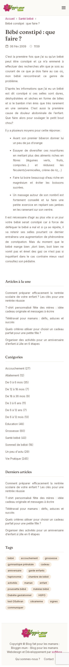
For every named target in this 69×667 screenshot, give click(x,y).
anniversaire (14, 570)
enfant (43, 582)
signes (54, 601)
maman (28, 582)
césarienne (36, 601)
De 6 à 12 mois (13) (17, 417)
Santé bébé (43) (15, 437)
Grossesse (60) (15, 430)
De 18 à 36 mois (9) (17, 396)
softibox (57, 652)
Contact (49, 659)
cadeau (45, 564)
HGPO (42, 595)
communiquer (15, 607)
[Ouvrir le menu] (63, 7)
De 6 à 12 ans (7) (16, 410)
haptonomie (14, 576)
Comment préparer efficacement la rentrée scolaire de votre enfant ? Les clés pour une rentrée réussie (34, 296)
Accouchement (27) (17, 368)
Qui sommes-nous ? (27, 659)
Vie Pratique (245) (17, 458)
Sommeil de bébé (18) (19, 444)
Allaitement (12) (14, 375)
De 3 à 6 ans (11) (15, 403)
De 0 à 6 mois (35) (17, 382)
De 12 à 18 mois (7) (17, 389)
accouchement (29, 558)
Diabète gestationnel (19, 595)
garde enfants (36, 570)
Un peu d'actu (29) (17, 451)
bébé (11, 558)
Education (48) (14, 424)
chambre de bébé (38, 576)
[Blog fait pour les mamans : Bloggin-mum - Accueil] (14, 8)
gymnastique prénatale (21, 564)
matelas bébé (41, 589)
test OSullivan (15, 601)
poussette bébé (17, 589)
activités (12, 582)
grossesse (51, 558)
